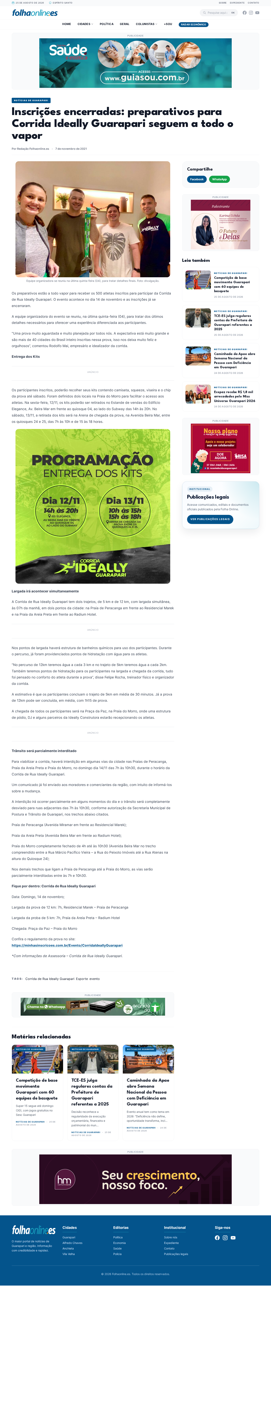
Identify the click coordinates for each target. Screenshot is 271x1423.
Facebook (197, 179)
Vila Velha (68, 1254)
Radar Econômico (193, 24)
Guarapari (68, 1237)
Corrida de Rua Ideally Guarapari (49, 979)
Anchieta (68, 1248)
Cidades (84, 24)
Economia (119, 1243)
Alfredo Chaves (72, 1243)
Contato (253, 2)
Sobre (223, 2)
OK (233, 12)
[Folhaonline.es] (35, 12)
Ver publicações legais (210, 519)
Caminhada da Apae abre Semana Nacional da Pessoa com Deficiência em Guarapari (148, 1092)
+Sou (168, 24)
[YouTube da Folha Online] (257, 13)
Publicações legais (176, 1254)
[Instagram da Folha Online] (251, 13)
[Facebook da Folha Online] (245, 13)
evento (94, 979)
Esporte (82, 979)
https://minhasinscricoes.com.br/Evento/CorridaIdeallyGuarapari (67, 945)
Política (106, 24)
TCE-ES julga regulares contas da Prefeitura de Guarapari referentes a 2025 (91, 1092)
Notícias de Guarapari (31, 100)
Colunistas (145, 24)
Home (66, 24)
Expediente (237, 2)
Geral (125, 24)
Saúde (117, 1248)
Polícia (117, 1254)
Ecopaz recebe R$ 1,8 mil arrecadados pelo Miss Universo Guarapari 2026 (234, 397)
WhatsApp (219, 179)
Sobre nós (170, 1237)
